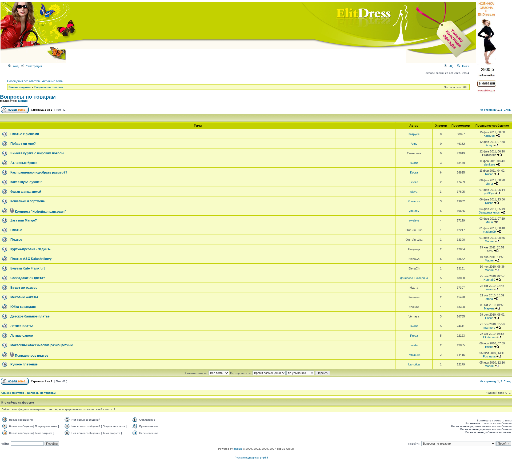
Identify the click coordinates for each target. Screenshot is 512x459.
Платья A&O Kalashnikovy (31, 259)
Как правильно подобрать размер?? (38, 172)
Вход (14, 66)
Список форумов (20, 87)
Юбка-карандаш (23, 307)
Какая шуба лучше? (26, 182)
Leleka (414, 182)
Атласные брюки (23, 163)
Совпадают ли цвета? (27, 278)
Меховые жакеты (24, 297)
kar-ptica (414, 364)
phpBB (238, 448)
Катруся (414, 134)
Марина (489, 308)
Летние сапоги (21, 335)
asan (489, 289)
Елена (489, 318)
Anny (414, 143)
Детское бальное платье (30, 316)
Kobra (414, 172)
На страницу (488, 109)
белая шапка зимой (25, 192)
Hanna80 (489, 279)
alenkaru (489, 164)
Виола (414, 162)
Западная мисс (489, 212)
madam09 (489, 231)
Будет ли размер (23, 287)
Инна (489, 183)
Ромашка (414, 201)
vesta (414, 345)
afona (489, 298)
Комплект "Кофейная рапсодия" (40, 212)
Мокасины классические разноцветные (41, 345)
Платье (16, 230)
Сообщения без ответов (23, 81)
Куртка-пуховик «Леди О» (30, 249)
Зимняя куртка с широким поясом (37, 153)
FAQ (450, 66)
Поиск (464, 66)
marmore (489, 327)
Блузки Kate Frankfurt (27, 268)
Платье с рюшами (24, 134)
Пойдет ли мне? (23, 144)
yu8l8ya (489, 193)
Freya (414, 335)
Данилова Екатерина (414, 278)
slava (413, 191)
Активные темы (52, 81)
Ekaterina (489, 337)
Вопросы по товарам (48, 87)
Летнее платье (22, 326)
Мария (22, 100)
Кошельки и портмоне (27, 201)
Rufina (489, 174)
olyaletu (414, 220)
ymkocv (414, 210)
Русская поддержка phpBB (252, 457)
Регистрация (33, 66)
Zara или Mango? (23, 220)
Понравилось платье (31, 355)
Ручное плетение (24, 364)
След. (507, 109)
